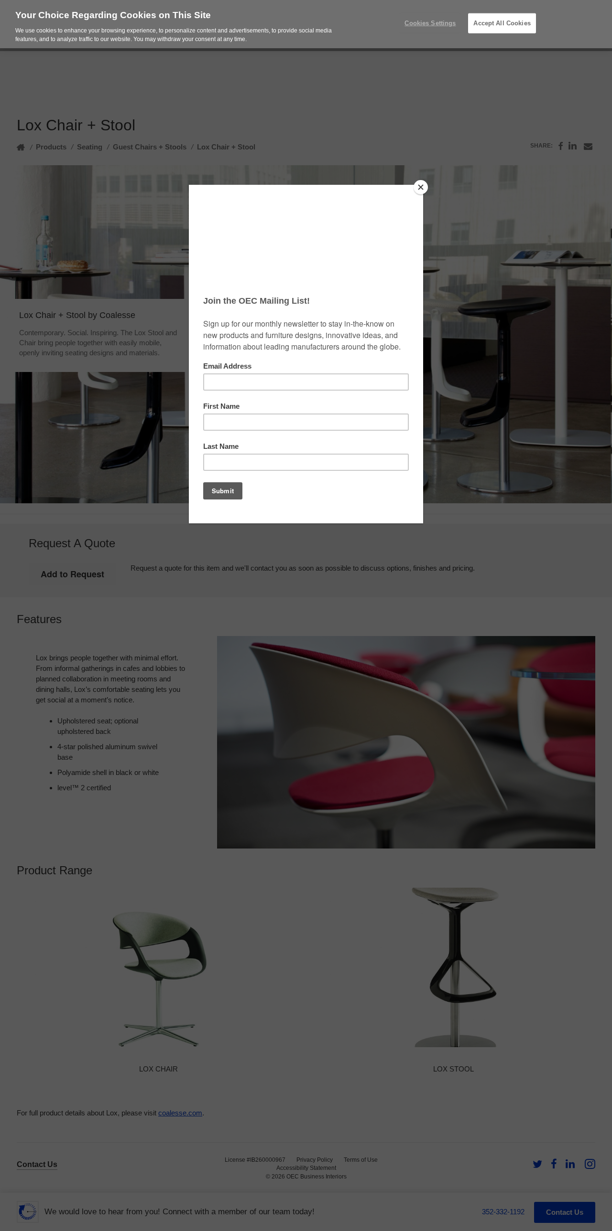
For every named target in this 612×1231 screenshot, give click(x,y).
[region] (306, 24)
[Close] (421, 187)
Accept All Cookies (501, 23)
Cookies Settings (430, 23)
